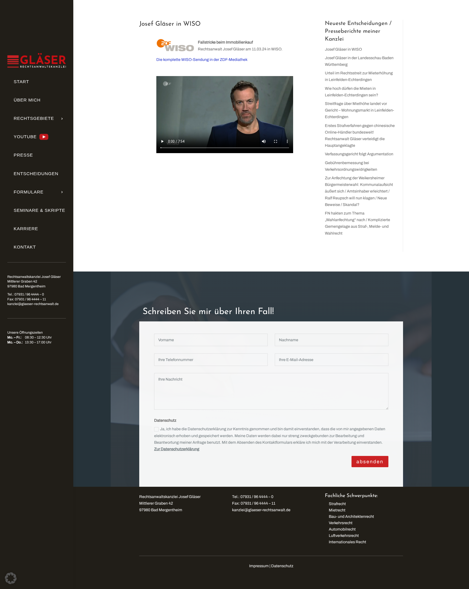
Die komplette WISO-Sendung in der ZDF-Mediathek (201, 59)
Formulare (28, 192)
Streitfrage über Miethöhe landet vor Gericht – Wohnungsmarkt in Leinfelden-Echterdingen (359, 110)
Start (21, 81)
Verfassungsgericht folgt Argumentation (359, 154)
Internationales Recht (347, 542)
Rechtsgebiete (34, 118)
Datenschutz (282, 566)
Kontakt (25, 247)
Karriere (26, 228)
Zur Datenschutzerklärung (176, 449)
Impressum (259, 566)
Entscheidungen (36, 173)
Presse (23, 155)
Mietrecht (337, 510)
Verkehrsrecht (340, 523)
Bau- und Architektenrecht (351, 516)
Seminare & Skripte (39, 210)
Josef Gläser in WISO (343, 49)
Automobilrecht (342, 529)
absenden (370, 461)
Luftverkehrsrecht (344, 535)
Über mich (27, 100)
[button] (10, 578)
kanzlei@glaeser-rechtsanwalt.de (33, 304)
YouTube (25, 136)
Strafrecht (337, 504)
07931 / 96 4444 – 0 (29, 294)
